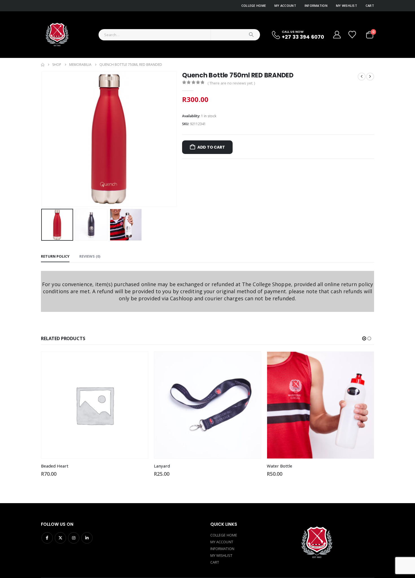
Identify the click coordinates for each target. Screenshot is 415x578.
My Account (285, 5)
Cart (370, 5)
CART (214, 562)
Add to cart (211, 147)
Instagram (73, 538)
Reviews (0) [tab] (89, 256)
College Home (253, 5)
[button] (42, 139)
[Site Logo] (56, 34)
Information (316, 5)
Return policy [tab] (55, 256)
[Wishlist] (353, 34)
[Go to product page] (94, 405)
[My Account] (336, 34)
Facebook (47, 538)
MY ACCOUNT (221, 541)
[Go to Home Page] (42, 64)
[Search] (251, 34)
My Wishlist (346, 5)
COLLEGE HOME (223, 535)
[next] (370, 77)
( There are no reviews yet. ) (231, 83)
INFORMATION (222, 548)
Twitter (60, 538)
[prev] (362, 77)
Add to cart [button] (139, 361)
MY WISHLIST (221, 555)
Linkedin (87, 538)
